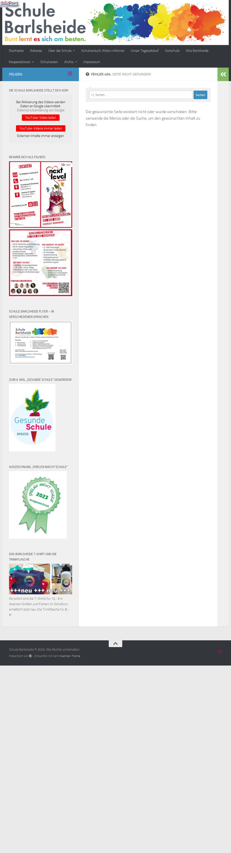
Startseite (16, 50)
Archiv (69, 62)
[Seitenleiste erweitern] (223, 74)
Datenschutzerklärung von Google (41, 110)
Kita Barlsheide (197, 50)
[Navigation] (9, 3)
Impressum (91, 62)
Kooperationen (20, 62)
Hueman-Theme (70, 656)
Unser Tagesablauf (145, 50)
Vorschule (172, 50)
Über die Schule (60, 50)
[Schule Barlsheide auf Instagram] (70, 73)
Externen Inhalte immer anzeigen (40, 136)
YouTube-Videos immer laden (40, 128)
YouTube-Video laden (40, 118)
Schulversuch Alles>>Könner (103, 50)
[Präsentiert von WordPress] (30, 656)
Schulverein (49, 62)
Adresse (36, 50)
